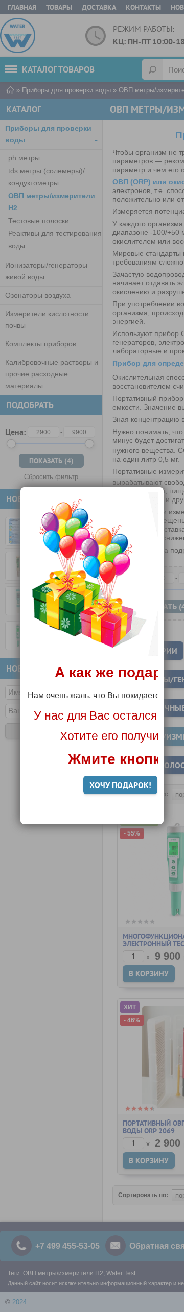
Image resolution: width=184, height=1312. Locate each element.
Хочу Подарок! (120, 785)
